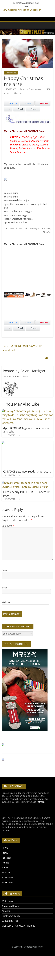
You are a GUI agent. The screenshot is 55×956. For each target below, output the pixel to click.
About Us (6, 911)
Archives (6, 872)
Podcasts (6, 857)
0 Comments (18, 93)
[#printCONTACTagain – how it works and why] (27, 411)
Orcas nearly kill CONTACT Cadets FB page (26, 493)
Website (6, 602)
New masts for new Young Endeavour (21, 9)
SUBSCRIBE (7, 877)
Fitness (5, 862)
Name (5, 570)
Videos (5, 867)
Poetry (5, 852)
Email (4, 587)
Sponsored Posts (10, 906)
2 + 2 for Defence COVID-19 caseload (22, 348)
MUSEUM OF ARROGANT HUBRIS (18, 925)
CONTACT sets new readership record (27, 471)
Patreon (41, 801)
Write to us (7, 882)
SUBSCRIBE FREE (10, 920)
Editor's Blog (11, 72)
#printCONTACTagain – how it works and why (26, 429)
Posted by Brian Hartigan (30, 89)
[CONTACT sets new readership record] (27, 443)
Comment (8, 525)
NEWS (5, 847)
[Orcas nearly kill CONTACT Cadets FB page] (27, 483)
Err (48, 357)
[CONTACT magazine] (5, 25)
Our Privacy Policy (11, 915)
